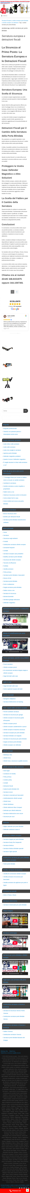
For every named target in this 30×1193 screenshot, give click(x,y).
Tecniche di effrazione (9, 563)
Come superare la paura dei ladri (12, 689)
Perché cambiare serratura (11, 711)
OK (25, 411)
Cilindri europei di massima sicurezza (14, 729)
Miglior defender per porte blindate (13, 826)
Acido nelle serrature (9, 447)
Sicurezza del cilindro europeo (12, 560)
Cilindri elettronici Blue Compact (12, 807)
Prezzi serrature (8, 664)
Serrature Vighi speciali (10, 851)
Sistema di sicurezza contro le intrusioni (14, 495)
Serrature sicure (8, 792)
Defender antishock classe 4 (11, 829)
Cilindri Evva (7, 758)
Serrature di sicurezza (9, 593)
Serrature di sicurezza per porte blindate (15, 739)
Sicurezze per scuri (8, 816)
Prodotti (5, 541)
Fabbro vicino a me (8, 590)
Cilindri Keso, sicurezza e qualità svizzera (15, 761)
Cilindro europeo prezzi (10, 667)
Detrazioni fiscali (8, 786)
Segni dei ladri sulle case (10, 676)
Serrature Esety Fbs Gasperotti (12, 842)
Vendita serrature (8, 569)
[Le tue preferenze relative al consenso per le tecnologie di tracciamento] (27, 1190)
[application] (15, 621)
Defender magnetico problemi (12, 456)
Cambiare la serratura (9, 483)
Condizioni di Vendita (9, 773)
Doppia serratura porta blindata (12, 587)
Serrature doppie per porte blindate (13, 839)
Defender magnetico (9, 602)
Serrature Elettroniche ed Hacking (13, 702)
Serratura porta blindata (10, 581)
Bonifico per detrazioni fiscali (11, 516)
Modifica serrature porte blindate (12, 557)
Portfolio (5, 566)
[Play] (4, 627)
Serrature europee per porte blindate (14, 732)
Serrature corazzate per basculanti (13, 795)
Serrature (6, 535)
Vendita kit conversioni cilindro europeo (14, 873)
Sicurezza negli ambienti (10, 538)
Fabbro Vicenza (8, 1031)
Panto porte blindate (9, 864)
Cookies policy (7, 780)
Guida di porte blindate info (11, 789)
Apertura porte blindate (10, 453)
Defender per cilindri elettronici (12, 810)
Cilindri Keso (7, 801)
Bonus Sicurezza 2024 (9, 513)
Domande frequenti (8, 547)
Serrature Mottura (8, 845)
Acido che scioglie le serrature (12, 450)
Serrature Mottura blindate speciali (13, 848)
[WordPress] (19, 1188)
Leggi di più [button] (6, 328)
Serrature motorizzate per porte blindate (15, 905)
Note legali (6, 770)
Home (5, 532)
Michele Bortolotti (8, 596)
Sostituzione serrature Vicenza (12, 1034)
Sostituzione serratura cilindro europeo (14, 544)
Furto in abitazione (8, 584)
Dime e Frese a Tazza (9, 895)
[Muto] (24, 627)
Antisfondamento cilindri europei (12, 798)
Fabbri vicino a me (8, 492)
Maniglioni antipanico (9, 699)
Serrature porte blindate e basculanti (13, 575)
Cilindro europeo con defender (12, 745)
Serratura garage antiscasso (11, 599)
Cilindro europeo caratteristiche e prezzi (14, 726)
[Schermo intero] (26, 627)
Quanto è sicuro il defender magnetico (14, 459)
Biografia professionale (10, 428)
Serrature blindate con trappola (12, 736)
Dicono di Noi (7, 578)
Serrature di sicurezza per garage (13, 714)
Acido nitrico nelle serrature (11, 444)
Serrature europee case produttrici (13, 553)
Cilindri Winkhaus (8, 804)
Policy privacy (7, 572)
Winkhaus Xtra (7, 755)
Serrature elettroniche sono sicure (13, 813)
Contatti (5, 550)
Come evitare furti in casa (10, 498)
